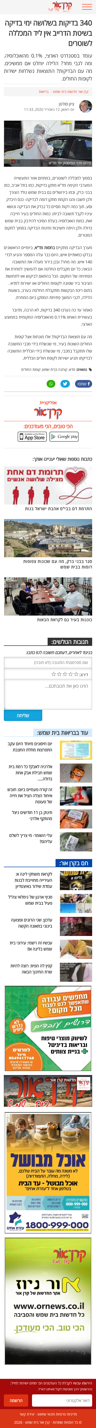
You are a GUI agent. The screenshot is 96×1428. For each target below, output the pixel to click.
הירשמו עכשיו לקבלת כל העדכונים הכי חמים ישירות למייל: (51, 1383)
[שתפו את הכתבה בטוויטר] (65, 384)
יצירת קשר (27, 1414)
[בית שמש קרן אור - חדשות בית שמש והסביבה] (40, 6)
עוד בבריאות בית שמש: (62, 732)
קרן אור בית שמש (37, 1422)
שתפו (82, 384)
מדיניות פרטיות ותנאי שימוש (57, 1414)
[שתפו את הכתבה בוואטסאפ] (51, 384)
